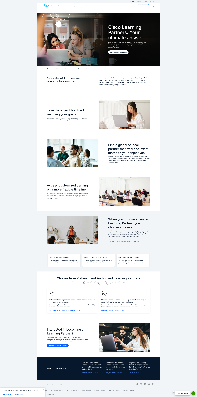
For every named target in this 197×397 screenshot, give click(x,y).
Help (51, 390)
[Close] (43, 390)
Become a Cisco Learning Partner (81, 68)
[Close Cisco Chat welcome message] (174, 392)
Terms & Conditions (58, 390)
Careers (61, 384)
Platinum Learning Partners (62, 68)
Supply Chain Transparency (115, 390)
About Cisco (46, 384)
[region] (22, 392)
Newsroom (125, 390)
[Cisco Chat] (193, 393)
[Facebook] (137, 384)
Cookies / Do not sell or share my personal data (81, 390)
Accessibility (96, 390)
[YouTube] (149, 384)
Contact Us (54, 384)
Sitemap (132, 390)
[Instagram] (153, 384)
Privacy (66, 390)
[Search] (153, 6)
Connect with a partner (71, 384)
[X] (141, 384)
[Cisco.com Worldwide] (46, 5)
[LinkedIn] (145, 384)
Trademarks (103, 390)
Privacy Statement (7, 394)
